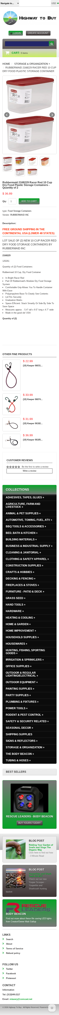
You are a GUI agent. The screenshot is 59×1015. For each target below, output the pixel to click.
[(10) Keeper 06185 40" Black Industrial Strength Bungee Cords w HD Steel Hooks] (11, 441)
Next (52, 114)
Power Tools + (17, 708)
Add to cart (29, 201)
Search (9, 939)
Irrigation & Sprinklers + (25, 659)
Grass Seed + (15, 598)
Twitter (9, 969)
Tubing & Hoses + (18, 760)
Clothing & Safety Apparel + (27, 559)
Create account (38, 33)
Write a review (29, 471)
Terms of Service (14, 948)
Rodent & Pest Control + (24, 714)
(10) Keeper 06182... (33, 423)
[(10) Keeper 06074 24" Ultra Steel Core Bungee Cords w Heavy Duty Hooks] (11, 404)
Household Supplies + (22, 637)
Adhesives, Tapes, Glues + (25, 497)
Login (17, 33)
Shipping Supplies (19, 734)
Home (6, 63)
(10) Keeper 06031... (33, 365)
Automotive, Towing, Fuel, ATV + (29, 519)
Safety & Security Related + (27, 721)
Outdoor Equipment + (22, 682)
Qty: (4, 201)
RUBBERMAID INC (19, 215)
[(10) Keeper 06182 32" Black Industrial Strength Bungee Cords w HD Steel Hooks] (11, 424)
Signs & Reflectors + (22, 740)
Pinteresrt (11, 978)
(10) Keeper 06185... (33, 439)
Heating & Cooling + (20, 617)
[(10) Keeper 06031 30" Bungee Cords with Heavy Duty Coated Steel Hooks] (11, 375)
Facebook (11, 973)
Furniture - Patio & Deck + (25, 591)
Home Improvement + (21, 630)
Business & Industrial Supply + (29, 546)
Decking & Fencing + (20, 578)
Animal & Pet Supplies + (23, 513)
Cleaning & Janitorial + (23, 552)
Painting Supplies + (20, 688)
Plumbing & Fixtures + (22, 701)
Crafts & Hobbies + (20, 572)
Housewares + (16, 643)
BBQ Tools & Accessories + (26, 526)
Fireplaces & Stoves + (22, 585)
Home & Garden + (18, 624)
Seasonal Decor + (19, 727)
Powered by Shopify (47, 1007)
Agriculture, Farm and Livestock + (23, 505)
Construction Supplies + (24, 565)
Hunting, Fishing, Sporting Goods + (25, 652)
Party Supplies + (18, 695)
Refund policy (13, 953)
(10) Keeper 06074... (33, 399)
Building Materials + (21, 539)
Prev (7, 114)
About (9, 944)
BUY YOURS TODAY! (29, 823)
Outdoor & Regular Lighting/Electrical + (22, 674)
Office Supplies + (18, 666)
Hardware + (15, 611)
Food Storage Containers (19, 211)
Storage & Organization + (32, 63)
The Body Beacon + (20, 753)
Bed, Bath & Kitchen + (22, 533)
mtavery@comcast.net (21, 999)
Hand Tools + (15, 604)
